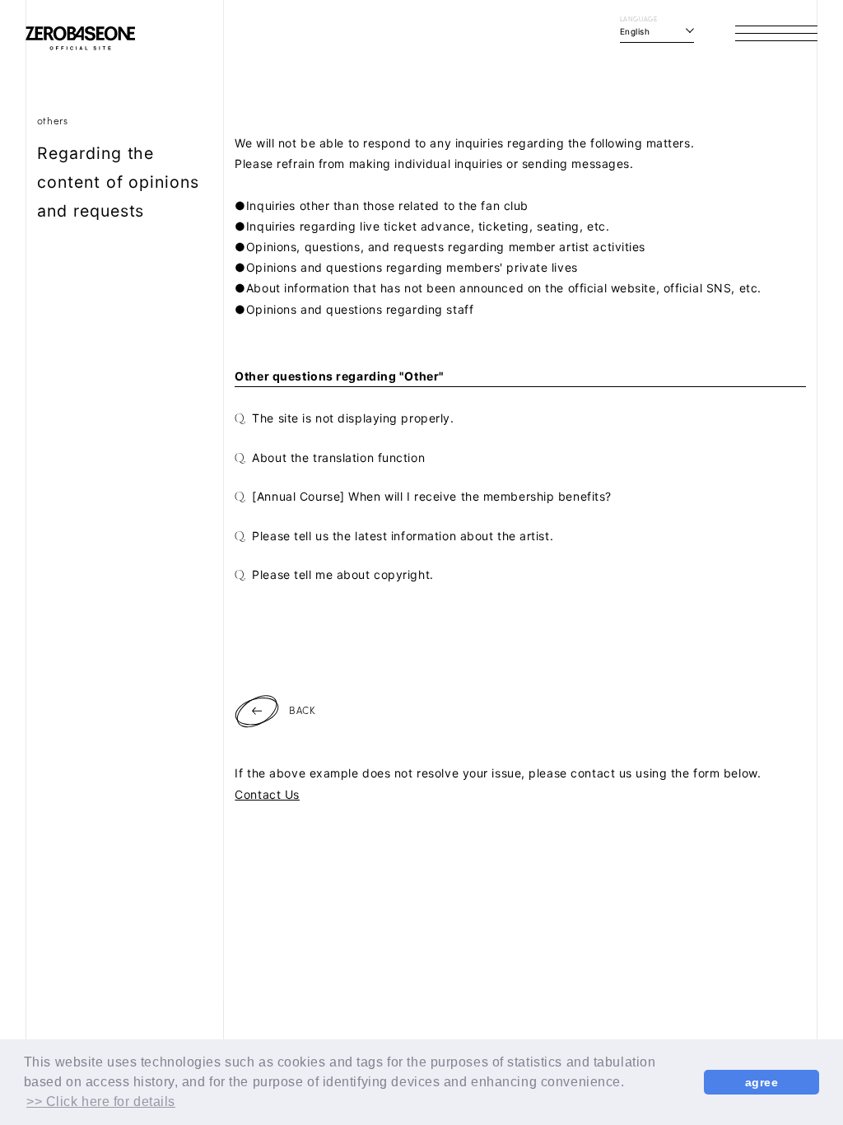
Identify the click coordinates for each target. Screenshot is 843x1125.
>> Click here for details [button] (100, 1102)
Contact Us (267, 794)
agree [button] (762, 1082)
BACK (302, 710)
